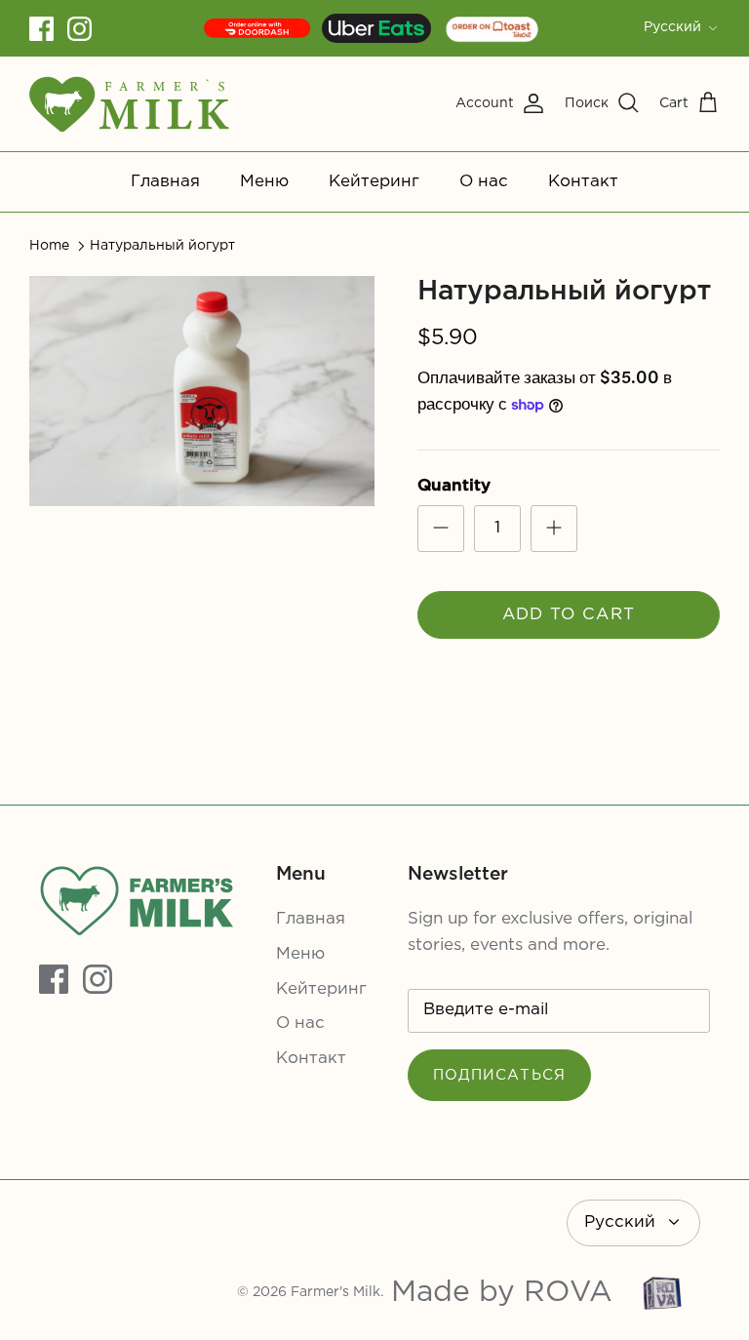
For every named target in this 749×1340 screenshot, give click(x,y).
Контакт (583, 182)
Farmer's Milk (335, 1292)
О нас (483, 182)
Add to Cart (569, 615)
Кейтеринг (374, 182)
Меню (264, 182)
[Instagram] (79, 29)
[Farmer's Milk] (129, 104)
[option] (201, 391)
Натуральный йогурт (162, 246)
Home (49, 246)
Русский (672, 27)
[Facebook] (41, 29)
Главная (165, 182)
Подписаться (499, 1075)
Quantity (454, 486)
